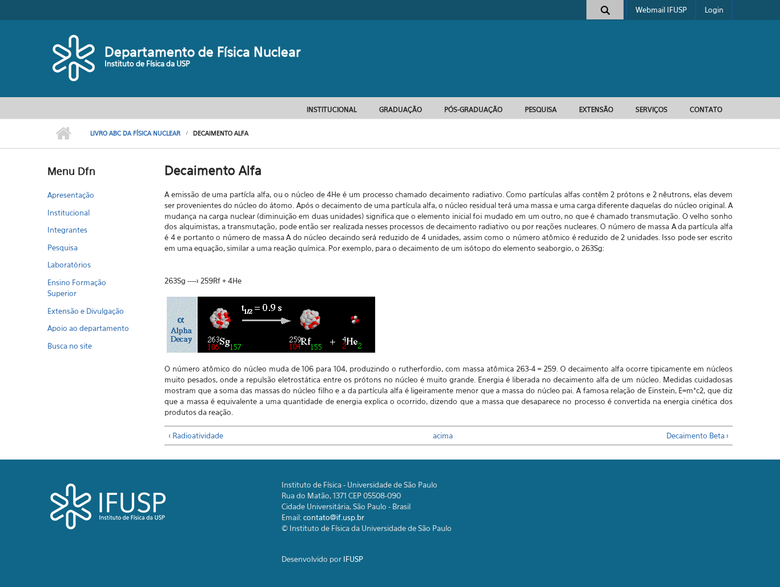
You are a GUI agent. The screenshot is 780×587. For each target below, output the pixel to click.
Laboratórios (69, 264)
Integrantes (67, 229)
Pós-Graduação (473, 109)
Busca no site (69, 345)
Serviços (652, 109)
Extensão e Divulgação (85, 311)
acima (443, 435)
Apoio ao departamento (88, 328)
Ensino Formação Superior (76, 288)
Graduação (400, 109)
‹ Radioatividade (195, 435)
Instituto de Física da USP (147, 63)
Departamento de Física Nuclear (202, 51)
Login (714, 9)
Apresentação (70, 194)
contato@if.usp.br (333, 517)
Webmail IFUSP (661, 9)
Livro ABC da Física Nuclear (135, 133)
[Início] (74, 57)
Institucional (332, 109)
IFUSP (353, 559)
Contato (706, 109)
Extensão (596, 109)
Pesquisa (541, 109)
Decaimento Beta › (697, 435)
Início (63, 133)
